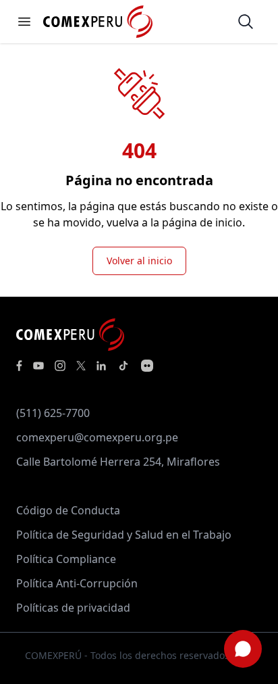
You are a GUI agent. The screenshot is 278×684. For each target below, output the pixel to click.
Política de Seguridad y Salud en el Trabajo (123, 534)
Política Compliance (66, 559)
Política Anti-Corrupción (77, 583)
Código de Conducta (68, 510)
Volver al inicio (139, 260)
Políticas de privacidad (73, 607)
